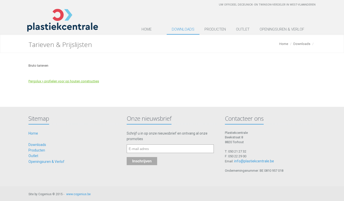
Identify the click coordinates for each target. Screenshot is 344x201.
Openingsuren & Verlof (282, 29)
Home (147, 29)
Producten (215, 29)
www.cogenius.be (78, 194)
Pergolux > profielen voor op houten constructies (63, 81)
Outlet (243, 29)
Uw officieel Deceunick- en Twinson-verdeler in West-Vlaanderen (267, 4)
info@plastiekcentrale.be (254, 161)
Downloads (183, 29)
